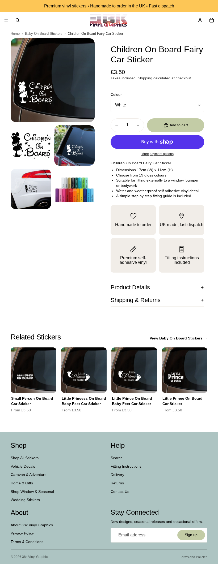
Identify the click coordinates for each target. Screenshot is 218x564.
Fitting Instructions (126, 466)
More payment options (157, 154)
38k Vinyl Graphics (35, 557)
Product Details (130, 287)
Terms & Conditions (27, 542)
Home (15, 34)
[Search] (17, 20)
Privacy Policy (22, 533)
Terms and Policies (193, 557)
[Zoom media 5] (74, 189)
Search (117, 458)
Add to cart (179, 125)
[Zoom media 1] (53, 80)
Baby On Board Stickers (43, 34)
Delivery (117, 474)
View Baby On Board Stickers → (178, 338)
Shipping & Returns (136, 300)
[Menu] (6, 20)
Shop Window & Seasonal (32, 491)
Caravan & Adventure (29, 474)
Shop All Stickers (25, 458)
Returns (117, 483)
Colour (116, 94)
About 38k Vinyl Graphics (32, 525)
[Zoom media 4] (31, 189)
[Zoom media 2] (31, 145)
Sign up (191, 535)
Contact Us (120, 491)
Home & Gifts (22, 483)
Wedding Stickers (25, 500)
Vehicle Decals (23, 466)
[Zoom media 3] (74, 145)
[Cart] (211, 20)
